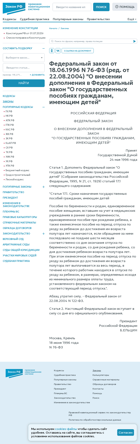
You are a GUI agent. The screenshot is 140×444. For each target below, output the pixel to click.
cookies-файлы (66, 429)
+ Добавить (37, 74)
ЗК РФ (9, 138)
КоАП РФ (11, 143)
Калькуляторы (101, 375)
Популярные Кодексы (18, 107)
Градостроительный (18, 175)
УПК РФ (10, 165)
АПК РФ (10, 120)
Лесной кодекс (15, 179)
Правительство (98, 19)
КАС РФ (10, 129)
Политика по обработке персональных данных (95, 419)
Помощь (127, 7)
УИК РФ (10, 156)
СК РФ (9, 147)
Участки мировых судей (19, 255)
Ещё (131, 19)
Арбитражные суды (16, 244)
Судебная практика (34, 19)
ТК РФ (9, 152)
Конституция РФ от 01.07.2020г (24, 33)
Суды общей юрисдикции (21, 250)
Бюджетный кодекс (17, 170)
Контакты (98, 388)
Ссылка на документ (77, 50)
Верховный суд (13, 239)
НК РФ (9, 115)
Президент (10, 197)
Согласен (126, 432)
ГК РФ (9, 111)
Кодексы (9, 19)
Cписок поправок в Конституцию (25, 37)
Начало (53, 28)
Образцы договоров (17, 228)
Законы (8, 101)
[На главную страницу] (26, 9)
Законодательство (16, 233)
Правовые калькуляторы (20, 217)
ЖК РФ (9, 134)
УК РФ (9, 161)
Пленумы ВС (11, 211)
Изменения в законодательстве (16, 205)
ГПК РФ (10, 125)
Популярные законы (68, 19)
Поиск (101, 7)
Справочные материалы (19, 222)
